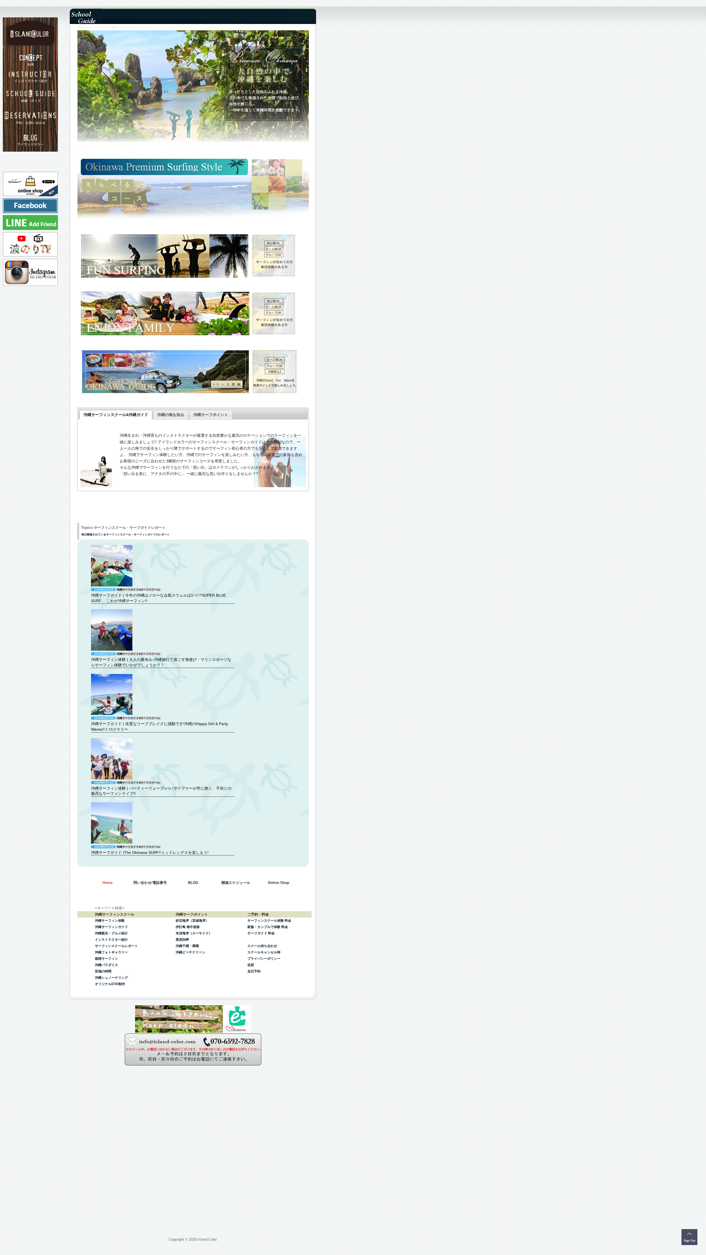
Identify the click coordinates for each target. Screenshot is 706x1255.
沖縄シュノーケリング (111, 978)
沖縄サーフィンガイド (111, 927)
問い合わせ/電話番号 (150, 883)
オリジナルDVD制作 (110, 984)
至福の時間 (103, 971)
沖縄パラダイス (106, 965)
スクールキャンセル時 (263, 952)
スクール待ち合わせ (262, 946)
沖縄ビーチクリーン (190, 952)
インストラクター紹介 (111, 940)
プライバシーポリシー (263, 959)
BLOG (193, 883)
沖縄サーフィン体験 (110, 921)
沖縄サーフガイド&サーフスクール (138, 589)
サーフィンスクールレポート (116, 946)
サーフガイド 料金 (261, 933)
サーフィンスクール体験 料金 (269, 921)
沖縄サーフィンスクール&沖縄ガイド (116, 414)
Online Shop (278, 883)
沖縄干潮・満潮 (187, 946)
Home (108, 883)
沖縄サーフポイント (210, 414)
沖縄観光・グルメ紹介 (111, 933)
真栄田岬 (182, 940)
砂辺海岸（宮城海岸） (192, 921)
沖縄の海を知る (170, 414)
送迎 (250, 965)
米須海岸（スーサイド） (194, 933)
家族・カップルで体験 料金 (267, 927)
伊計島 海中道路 (188, 927)
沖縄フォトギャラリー (111, 952)
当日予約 (254, 971)
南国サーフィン (106, 959)
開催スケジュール (235, 883)
